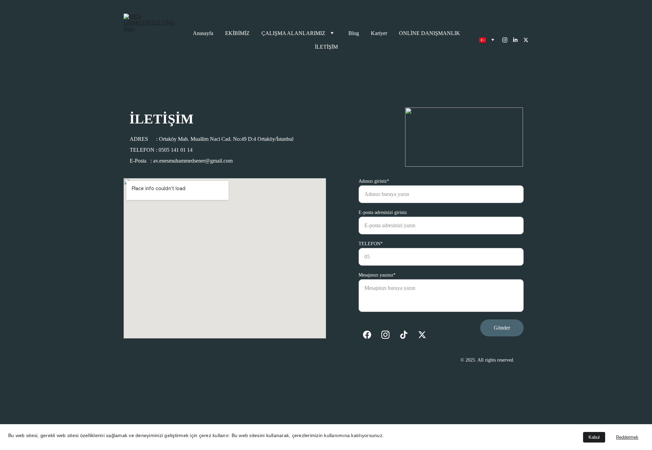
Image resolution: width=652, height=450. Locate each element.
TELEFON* (371, 243)
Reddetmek (627, 437)
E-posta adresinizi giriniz (383, 212)
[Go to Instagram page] (507, 40)
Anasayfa (203, 33)
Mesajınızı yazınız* (377, 275)
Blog (353, 33)
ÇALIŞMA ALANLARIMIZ (293, 33)
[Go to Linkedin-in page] (518, 40)
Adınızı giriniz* (374, 181)
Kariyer (379, 33)
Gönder (502, 328)
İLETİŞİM (326, 47)
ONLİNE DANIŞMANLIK (429, 33)
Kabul (594, 437)
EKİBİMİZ (237, 33)
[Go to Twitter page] (525, 40)
